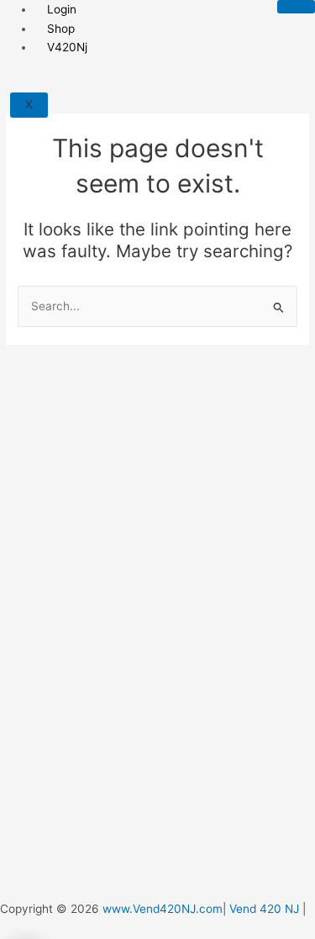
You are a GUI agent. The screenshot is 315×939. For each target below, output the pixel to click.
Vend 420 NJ (264, 908)
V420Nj (67, 47)
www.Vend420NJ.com (162, 908)
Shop (61, 28)
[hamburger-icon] (296, 6)
